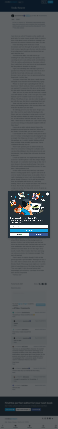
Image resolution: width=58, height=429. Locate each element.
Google (18, 234)
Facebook (38, 234)
